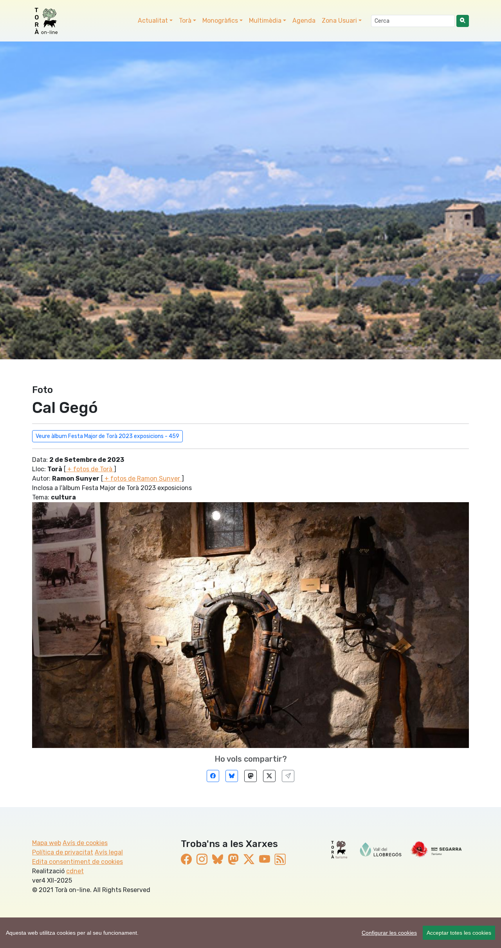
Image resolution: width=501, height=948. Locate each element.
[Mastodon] (250, 776)
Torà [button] (185, 20)
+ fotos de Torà (90, 469)
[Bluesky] (231, 776)
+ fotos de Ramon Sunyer (142, 478)
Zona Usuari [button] (339, 20)
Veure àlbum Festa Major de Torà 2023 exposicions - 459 (107, 436)
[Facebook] (213, 776)
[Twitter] (269, 776)
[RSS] (280, 859)
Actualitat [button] (153, 20)
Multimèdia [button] (265, 20)
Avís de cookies (85, 843)
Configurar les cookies (389, 933)
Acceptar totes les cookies (459, 933)
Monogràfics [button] (220, 20)
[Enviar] (288, 776)
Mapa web (46, 843)
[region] (250, 932)
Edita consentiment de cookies (77, 861)
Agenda (303, 20)
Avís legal (109, 852)
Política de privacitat (62, 852)
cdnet (75, 871)
